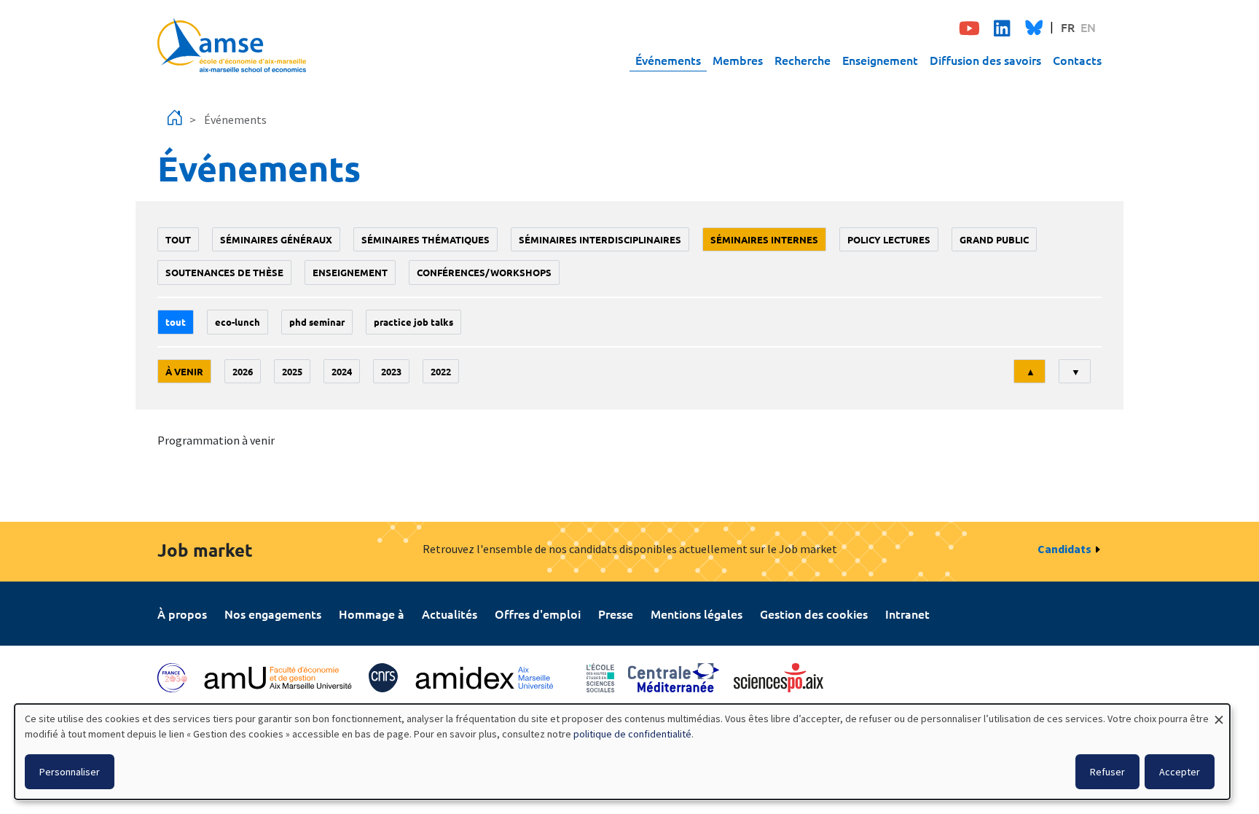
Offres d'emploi (538, 614)
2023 (391, 371)
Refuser (1107, 771)
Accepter (1179, 771)
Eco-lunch (237, 322)
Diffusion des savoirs (985, 60)
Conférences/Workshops (484, 272)
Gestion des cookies (814, 614)
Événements (668, 60)
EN (1088, 27)
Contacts (1077, 60)
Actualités (449, 614)
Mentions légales (696, 614)
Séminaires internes (764, 239)
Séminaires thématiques (425, 239)
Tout (178, 239)
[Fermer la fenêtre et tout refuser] (1219, 713)
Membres (738, 60)
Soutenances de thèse (224, 272)
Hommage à (371, 614)
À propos (182, 614)
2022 (441, 371)
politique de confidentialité (632, 733)
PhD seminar (317, 322)
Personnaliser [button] (69, 771)
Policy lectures (888, 239)
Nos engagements (272, 614)
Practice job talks (413, 322)
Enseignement (880, 60)
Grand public (994, 239)
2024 (342, 371)
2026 (242, 371)
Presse (615, 614)
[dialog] (622, 751)
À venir (184, 371)
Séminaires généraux (276, 239)
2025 (292, 371)
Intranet (907, 614)
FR (1068, 27)
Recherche (802, 60)
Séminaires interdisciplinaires (600, 239)
